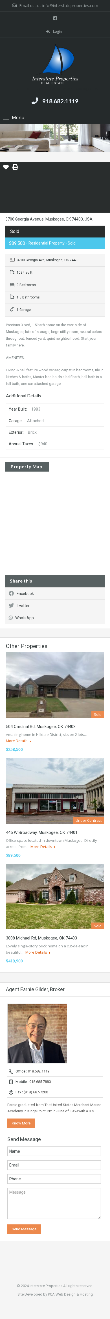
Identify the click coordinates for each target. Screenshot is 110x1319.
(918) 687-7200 (36, 1092)
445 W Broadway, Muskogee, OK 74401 (42, 832)
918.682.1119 (60, 100)
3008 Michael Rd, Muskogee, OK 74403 (41, 938)
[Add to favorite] (6, 169)
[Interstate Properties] (55, 64)
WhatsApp (24, 618)
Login (57, 31)
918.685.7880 (40, 1082)
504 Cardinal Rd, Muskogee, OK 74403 (41, 726)
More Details (17, 740)
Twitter (23, 605)
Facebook (25, 593)
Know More (21, 1123)
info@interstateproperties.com (70, 5)
